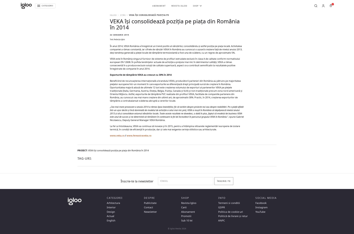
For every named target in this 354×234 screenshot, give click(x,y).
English (111, 220)
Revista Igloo (179, 6)
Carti (184, 207)
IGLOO (113, 15)
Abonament (159, 6)
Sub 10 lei (186, 220)
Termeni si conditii (229, 203)
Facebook (261, 203)
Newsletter (150, 211)
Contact (148, 207)
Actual (110, 216)
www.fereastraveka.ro (139, 135)
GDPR (221, 207)
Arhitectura (113, 203)
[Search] (315, 5)
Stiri (123, 15)
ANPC (221, 220)
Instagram (261, 207)
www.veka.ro (117, 135)
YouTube (260, 211)
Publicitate (150, 203)
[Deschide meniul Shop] (201, 5)
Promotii (186, 216)
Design (111, 211)
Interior (111, 207)
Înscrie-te (224, 181)
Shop (196, 6)
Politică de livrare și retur (233, 216)
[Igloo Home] (26, 6)
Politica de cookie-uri (230, 211)
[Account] (323, 5)
